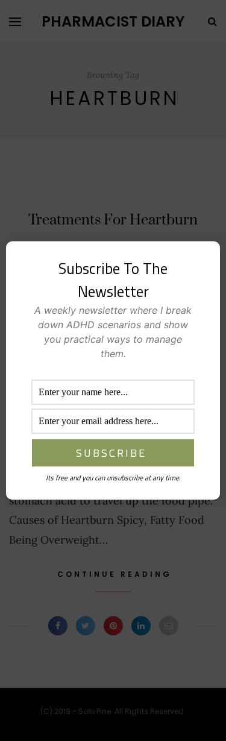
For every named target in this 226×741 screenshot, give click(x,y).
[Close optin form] (203, 260)
